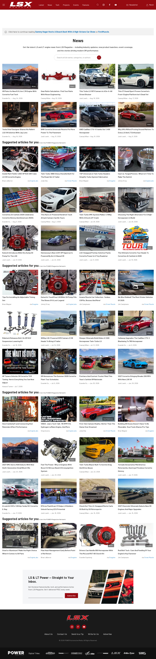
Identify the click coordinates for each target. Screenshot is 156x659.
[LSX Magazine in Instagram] (72, 627)
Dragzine (112, 181)
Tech (57, 5)
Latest (41, 5)
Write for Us (93, 634)
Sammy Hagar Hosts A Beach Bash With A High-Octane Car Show (65, 31)
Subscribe (71, 595)
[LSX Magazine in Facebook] (78, 627)
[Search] (99, 57)
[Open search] (98, 5)
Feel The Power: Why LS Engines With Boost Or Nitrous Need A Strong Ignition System (57, 468)
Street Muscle (72, 181)
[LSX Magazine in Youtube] (84, 627)
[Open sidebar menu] (3, 4)
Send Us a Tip (77, 634)
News (50, 5)
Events (76, 5)
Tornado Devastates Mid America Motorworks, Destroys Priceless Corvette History (135, 468)
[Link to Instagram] (103, 5)
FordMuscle (103, 31)
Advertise (107, 634)
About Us (48, 634)
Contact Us (62, 634)
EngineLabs (34, 181)
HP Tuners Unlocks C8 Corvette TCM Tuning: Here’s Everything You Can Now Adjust (18, 379)
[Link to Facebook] (109, 5)
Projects (66, 5)
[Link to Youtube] (116, 5)
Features (85, 5)
